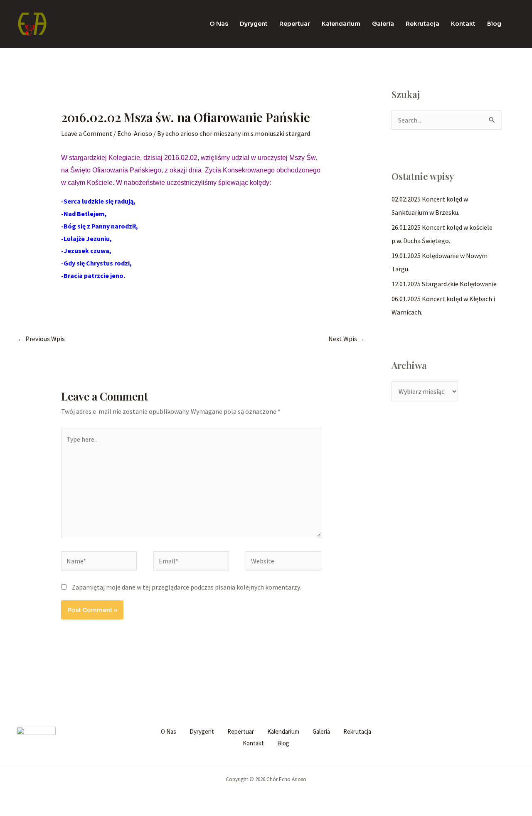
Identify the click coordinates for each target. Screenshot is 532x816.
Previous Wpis (41, 338)
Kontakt (463, 23)
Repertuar (294, 23)
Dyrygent (254, 23)
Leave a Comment (86, 133)
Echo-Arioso (134, 133)
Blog (494, 23)
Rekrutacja (422, 23)
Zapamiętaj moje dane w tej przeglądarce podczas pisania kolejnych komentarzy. (186, 587)
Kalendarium (341, 23)
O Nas (218, 23)
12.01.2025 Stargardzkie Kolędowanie (444, 284)
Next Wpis (346, 338)
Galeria (383, 23)
